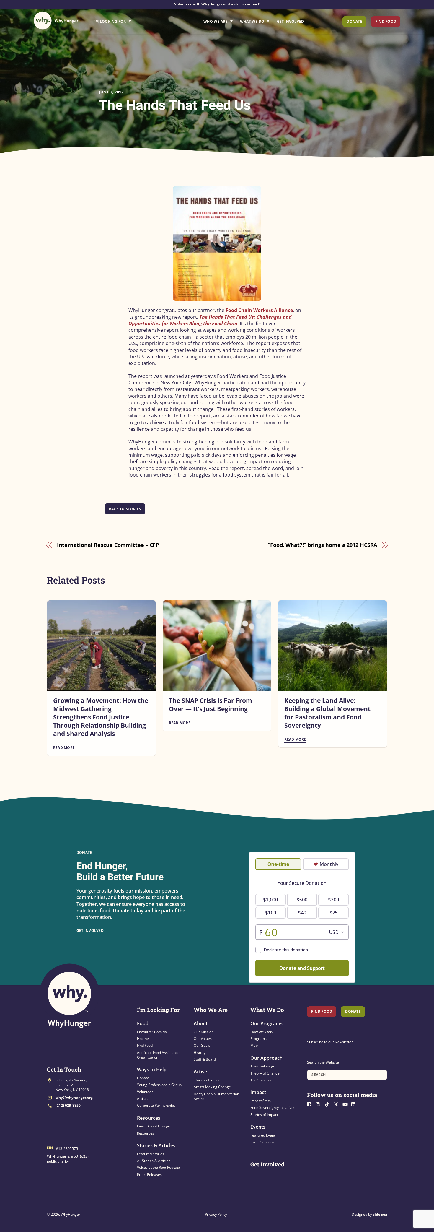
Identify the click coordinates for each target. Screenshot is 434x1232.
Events (257, 1127)
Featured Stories (150, 1153)
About (201, 1023)
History (199, 1052)
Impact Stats (260, 1100)
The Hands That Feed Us (175, 105)
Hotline (143, 1038)
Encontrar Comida (152, 1031)
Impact (258, 1092)
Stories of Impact (207, 1080)
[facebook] (311, 1103)
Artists (142, 1098)
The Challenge (262, 1066)
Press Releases (149, 1174)
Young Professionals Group (159, 1084)
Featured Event (262, 1135)
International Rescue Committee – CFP (108, 545)
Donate (354, 21)
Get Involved (290, 21)
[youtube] (346, 1103)
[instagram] (320, 1103)
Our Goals (202, 1045)
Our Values (203, 1038)
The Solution (260, 1080)
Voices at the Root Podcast (158, 1167)
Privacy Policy (216, 1214)
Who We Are (215, 21)
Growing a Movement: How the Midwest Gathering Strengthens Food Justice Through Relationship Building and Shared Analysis (100, 717)
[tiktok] (328, 1103)
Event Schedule (262, 1142)
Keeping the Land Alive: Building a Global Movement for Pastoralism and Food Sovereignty (327, 712)
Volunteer (145, 1091)
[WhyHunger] (56, 21)
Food (143, 1023)
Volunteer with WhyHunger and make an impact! (217, 3)
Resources (148, 1118)
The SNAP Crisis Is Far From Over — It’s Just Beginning (210, 704)
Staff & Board (205, 1059)
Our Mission (203, 1031)
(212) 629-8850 (68, 1105)
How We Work (261, 1031)
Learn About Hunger (153, 1126)
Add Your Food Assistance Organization (158, 1055)
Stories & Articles (156, 1145)
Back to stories (125, 508)
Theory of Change (265, 1073)
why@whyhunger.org (74, 1097)
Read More (64, 747)
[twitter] (337, 1103)
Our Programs (266, 1023)
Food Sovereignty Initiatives (272, 1107)
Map (254, 1045)
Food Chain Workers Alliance (259, 310)
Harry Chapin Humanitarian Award (216, 1096)
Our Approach (266, 1058)
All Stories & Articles (153, 1160)
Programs (258, 1038)
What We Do (252, 21)
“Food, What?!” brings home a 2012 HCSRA (322, 545)
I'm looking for (128, 20)
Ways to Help (152, 1069)
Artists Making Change (212, 1086)
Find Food (385, 21)
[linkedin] (355, 1103)
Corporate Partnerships (156, 1105)
